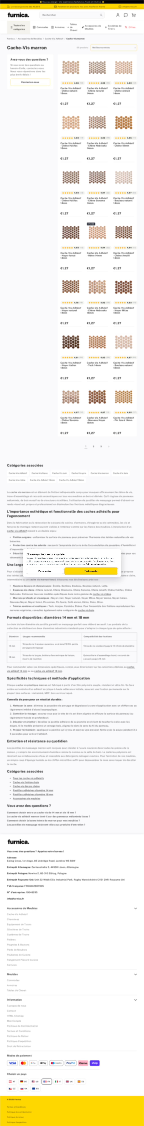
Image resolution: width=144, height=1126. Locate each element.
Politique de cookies (96, 564)
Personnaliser (45, 571)
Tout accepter (91, 571)
